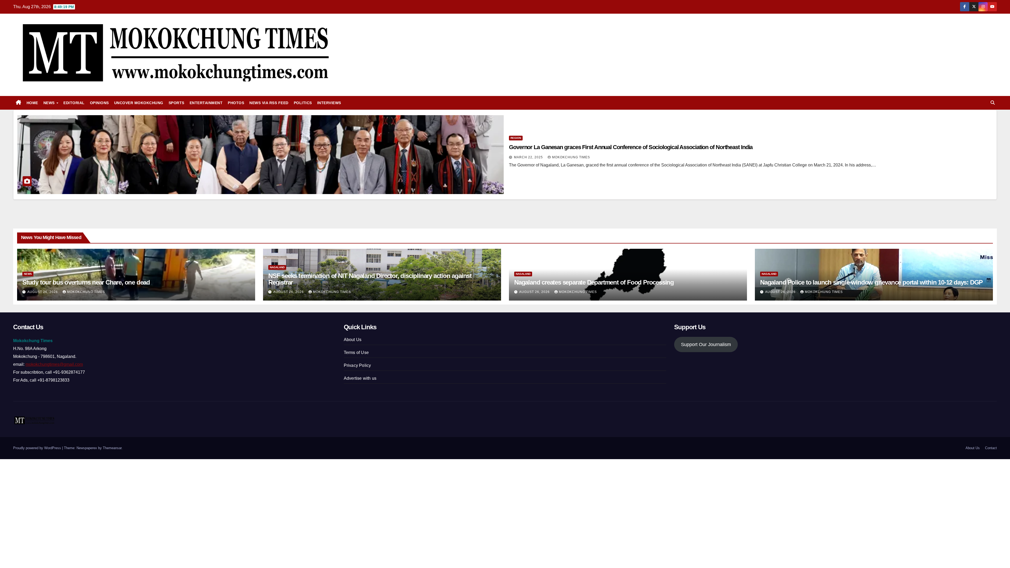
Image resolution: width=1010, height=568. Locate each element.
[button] (993, 102)
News (49, 103)
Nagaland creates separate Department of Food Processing (594, 282)
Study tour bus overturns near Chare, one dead (86, 282)
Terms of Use (356, 352)
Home (32, 103)
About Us (353, 339)
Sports (176, 103)
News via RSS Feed (269, 103)
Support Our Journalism (706, 344)
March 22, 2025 (529, 157)
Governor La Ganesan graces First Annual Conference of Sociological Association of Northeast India (631, 147)
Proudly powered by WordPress (37, 448)
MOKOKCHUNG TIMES (571, 157)
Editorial (74, 103)
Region (516, 137)
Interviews (329, 103)
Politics (303, 103)
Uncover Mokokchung (138, 103)
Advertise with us (360, 378)
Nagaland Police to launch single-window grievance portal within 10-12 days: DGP (871, 282)
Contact (991, 448)
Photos (236, 103)
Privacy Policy (357, 365)
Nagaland (277, 267)
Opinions (99, 103)
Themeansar (112, 448)
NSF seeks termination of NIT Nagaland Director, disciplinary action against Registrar (370, 279)
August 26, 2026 (43, 292)
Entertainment (206, 103)
